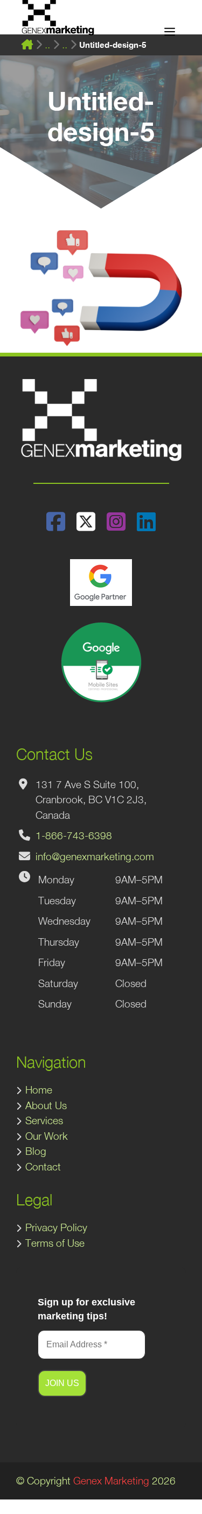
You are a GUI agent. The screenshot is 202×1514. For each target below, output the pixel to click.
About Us (46, 1105)
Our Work (46, 1136)
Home (38, 1090)
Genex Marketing (111, 1481)
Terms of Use (55, 1243)
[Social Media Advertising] (64, 45)
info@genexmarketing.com (95, 856)
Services (44, 1120)
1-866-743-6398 (74, 835)
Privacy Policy (56, 1227)
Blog (35, 1151)
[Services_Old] (47, 45)
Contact (43, 1167)
